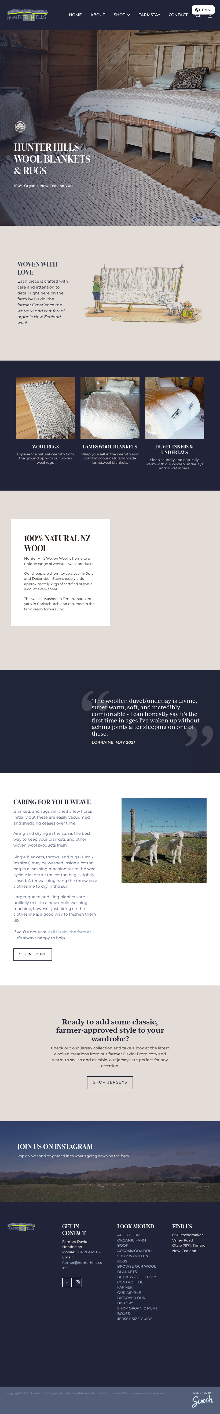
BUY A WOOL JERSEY (136, 1277)
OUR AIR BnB (129, 1293)
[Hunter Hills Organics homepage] (27, 15)
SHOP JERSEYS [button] (110, 1082)
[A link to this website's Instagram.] (77, 1282)
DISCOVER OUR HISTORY (131, 1300)
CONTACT (178, 15)
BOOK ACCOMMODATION (134, 1248)
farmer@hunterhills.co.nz (82, 1265)
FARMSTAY (149, 15)
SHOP (120, 15)
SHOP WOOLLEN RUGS (132, 1258)
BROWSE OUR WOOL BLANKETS (136, 1269)
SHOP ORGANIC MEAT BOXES (137, 1311)
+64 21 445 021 (89, 1252)
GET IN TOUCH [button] (33, 954)
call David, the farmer (69, 932)
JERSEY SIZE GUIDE (135, 1319)
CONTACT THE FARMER (130, 1285)
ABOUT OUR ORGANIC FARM (131, 1237)
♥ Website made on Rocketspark (142, 1393)
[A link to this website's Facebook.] (67, 1282)
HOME (75, 15)
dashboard (81, 1393)
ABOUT (97, 15)
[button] (203, 10)
